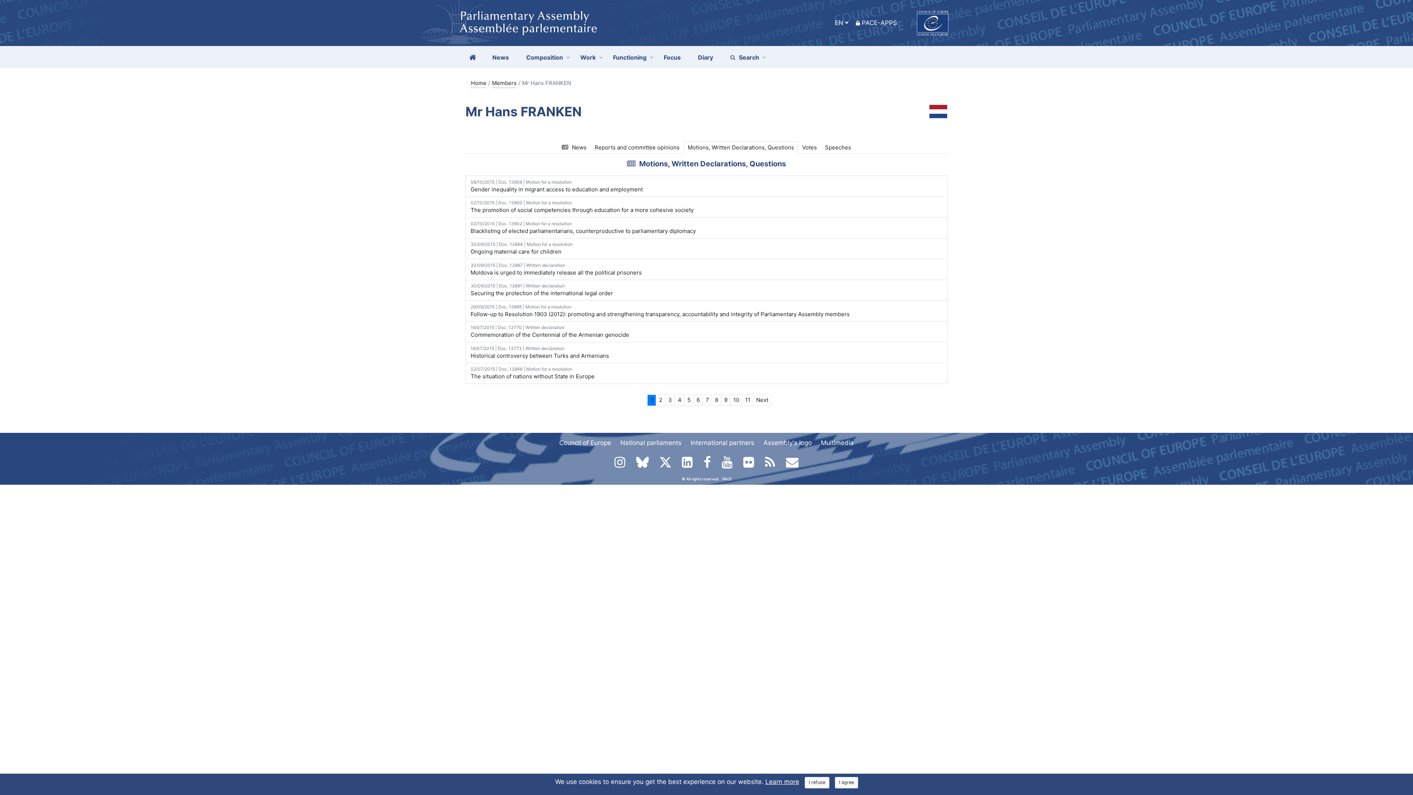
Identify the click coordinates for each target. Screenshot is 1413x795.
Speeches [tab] (838, 147)
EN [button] (839, 22)
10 (736, 399)
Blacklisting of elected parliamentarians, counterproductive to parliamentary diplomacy (583, 227)
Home (478, 83)
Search (749, 57)
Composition (544, 57)
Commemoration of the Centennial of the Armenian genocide (550, 331)
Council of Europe (585, 442)
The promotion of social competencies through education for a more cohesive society (582, 206)
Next (762, 399)
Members (504, 83)
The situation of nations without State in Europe (533, 373)
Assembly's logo (788, 442)
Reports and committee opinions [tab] (637, 147)
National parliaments (650, 442)
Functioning (630, 57)
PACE (727, 479)
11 (747, 399)
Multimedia (837, 442)
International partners (722, 442)
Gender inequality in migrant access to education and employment (557, 186)
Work (588, 57)
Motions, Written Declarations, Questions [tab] (741, 147)
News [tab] (579, 147)
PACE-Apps (879, 22)
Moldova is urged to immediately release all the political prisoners (556, 269)
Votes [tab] (809, 147)
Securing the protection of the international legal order (542, 290)
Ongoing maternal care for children (522, 248)
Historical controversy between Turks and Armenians (540, 352)
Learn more (782, 781)
